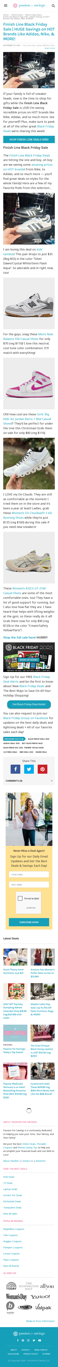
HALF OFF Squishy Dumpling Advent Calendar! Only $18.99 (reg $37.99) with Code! (15, 1011)
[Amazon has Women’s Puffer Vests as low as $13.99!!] (43, 957)
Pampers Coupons (13, 1247)
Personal (7, 1045)
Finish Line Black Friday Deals (29, 155)
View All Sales (10, 1213)
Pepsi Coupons (11, 1259)
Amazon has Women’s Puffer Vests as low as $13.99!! (43, 973)
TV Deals (8, 1183)
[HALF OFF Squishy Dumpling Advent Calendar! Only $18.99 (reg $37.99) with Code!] (15, 991)
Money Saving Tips (27, 1147)
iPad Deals (8, 1176)
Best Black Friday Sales (32, 743)
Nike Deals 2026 (26, 752)
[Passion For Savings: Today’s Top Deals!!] (15, 1033)
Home (6, 15)
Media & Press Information (40, 1321)
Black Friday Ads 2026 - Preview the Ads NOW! (23, 748)
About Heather (11, 1160)
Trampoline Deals (12, 1207)
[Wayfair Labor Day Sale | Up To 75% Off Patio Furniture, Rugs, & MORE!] (43, 991)
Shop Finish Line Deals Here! (29, 139)
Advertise (41, 1160)
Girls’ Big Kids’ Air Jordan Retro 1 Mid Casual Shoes (27, 419)
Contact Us (27, 1160)
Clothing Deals (10, 752)
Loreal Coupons (11, 1253)
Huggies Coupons (12, 1241)
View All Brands (11, 1265)
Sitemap (46, 1354)
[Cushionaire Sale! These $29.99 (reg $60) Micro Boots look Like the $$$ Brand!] (43, 1071)
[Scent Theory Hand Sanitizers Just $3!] (15, 957)
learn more (50, 48)
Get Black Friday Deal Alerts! (29, 704)
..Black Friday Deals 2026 (38, 739)
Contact (25, 1350)
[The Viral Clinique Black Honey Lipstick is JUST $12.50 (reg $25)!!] (43, 1033)
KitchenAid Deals (12, 1201)
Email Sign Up (41, 1350)
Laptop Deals (10, 1189)
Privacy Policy (31, 1354)
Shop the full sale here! (19, 637)
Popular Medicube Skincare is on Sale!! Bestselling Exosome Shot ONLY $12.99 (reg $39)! (15, 1090)
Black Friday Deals (33, 15)
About (14, 1350)
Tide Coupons (10, 1235)
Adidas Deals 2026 (11, 743)
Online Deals (17, 15)
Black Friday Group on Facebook (25, 718)
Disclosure (13, 1354)
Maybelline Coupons (13, 1229)
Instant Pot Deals (12, 1195)
